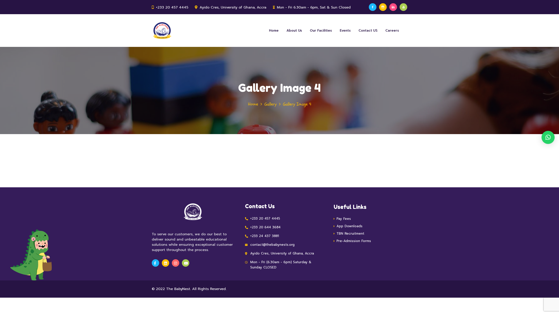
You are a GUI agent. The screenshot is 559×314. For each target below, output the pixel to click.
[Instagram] (383, 7)
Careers (392, 30)
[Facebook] (372, 7)
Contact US (368, 30)
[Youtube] (403, 7)
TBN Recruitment (350, 233)
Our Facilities (321, 30)
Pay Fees (343, 218)
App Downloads (349, 226)
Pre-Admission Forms (353, 241)
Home (274, 30)
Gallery (270, 104)
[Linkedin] (393, 7)
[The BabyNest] (162, 30)
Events (345, 30)
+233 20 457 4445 (172, 7)
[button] (548, 137)
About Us (294, 30)
